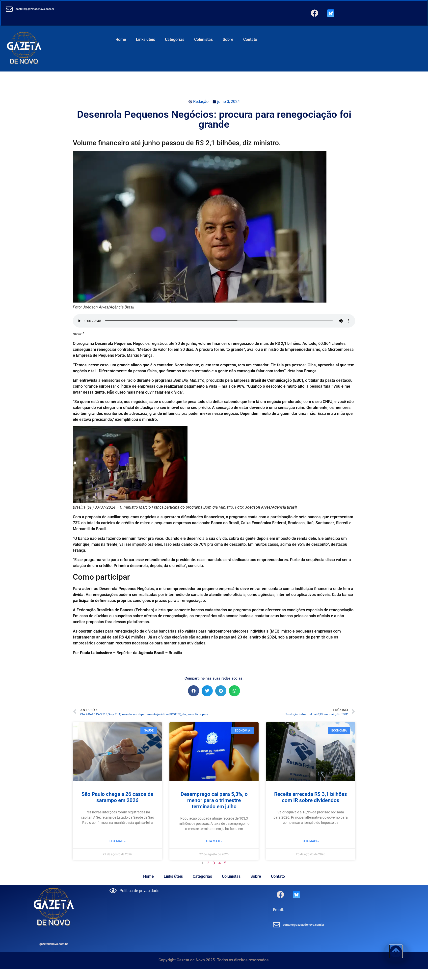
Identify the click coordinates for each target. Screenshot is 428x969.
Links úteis (145, 39)
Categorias (174, 39)
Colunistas (203, 39)
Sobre (228, 39)
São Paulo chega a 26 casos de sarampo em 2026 (117, 797)
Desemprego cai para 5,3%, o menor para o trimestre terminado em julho (214, 800)
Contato (250, 39)
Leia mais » (117, 841)
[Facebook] (314, 13)
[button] (193, 690)
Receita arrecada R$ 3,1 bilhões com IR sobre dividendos (310, 797)
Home (120, 39)
